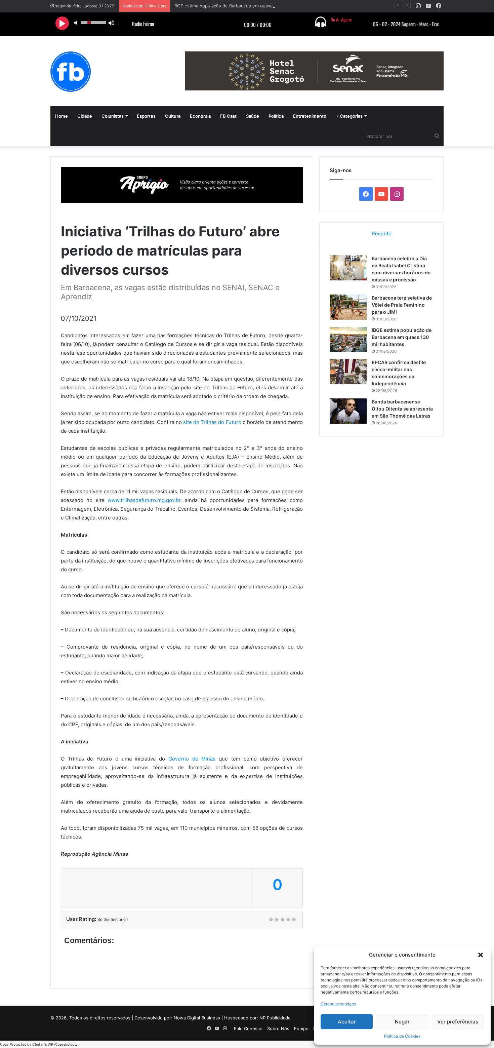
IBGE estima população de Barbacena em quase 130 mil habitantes (242, 5)
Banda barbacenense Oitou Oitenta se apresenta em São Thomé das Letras (402, 409)
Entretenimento (309, 116)
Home (61, 116)
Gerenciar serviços (338, 1003)
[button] (480, 955)
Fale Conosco (248, 1028)
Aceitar (347, 1021)
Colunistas (112, 116)
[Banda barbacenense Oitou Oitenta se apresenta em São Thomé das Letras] (348, 411)
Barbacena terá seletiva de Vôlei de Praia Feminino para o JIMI (402, 305)
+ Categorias (349, 116)
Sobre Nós (278, 1028)
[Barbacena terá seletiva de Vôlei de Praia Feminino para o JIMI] (348, 307)
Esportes (146, 116)
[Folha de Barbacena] (70, 71)
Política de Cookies (402, 1036)
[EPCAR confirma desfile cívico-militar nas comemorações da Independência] (348, 371)
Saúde (252, 116)
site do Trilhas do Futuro (212, 422)
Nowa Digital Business (197, 1017)
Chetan (38, 1044)
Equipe (301, 1028)
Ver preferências (457, 1021)
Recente (382, 233)
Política (276, 116)
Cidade (84, 116)
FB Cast (228, 116)
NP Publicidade (275, 1017)
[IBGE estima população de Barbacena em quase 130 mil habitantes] (348, 339)
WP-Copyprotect (62, 1044)
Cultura (172, 116)
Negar (402, 1021)
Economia (200, 116)
